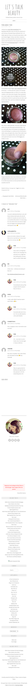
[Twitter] (9, 440)
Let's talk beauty (14, 10)
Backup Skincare (14, 551)
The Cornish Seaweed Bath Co (14, 521)
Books (13, 584)
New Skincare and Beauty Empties (14, 556)
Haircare (13, 594)
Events (13, 590)
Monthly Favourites (13, 607)
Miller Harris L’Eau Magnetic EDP (14, 552)
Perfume (13, 613)
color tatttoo (21, 188)
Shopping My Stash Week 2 (7, 196)
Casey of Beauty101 (18, 88)
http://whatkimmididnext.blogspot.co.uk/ (15, 274)
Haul (13, 596)
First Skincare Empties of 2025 (14, 536)
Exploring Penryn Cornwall (14, 543)
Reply (19, 211)
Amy (8, 209)
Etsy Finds (13, 588)
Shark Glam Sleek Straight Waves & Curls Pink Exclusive (14, 511)
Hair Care (13, 592)
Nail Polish (13, 609)
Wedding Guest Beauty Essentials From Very (14, 505)
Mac (13, 601)
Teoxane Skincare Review (14, 541)
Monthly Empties (13, 605)
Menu (14, 20)
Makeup (7, 188)
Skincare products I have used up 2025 (14, 526)
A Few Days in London (14, 530)
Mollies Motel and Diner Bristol (14, 528)
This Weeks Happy (13, 618)
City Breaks (13, 586)
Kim (8, 264)
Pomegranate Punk (13, 42)
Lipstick (13, 599)
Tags (13, 616)
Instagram (13, 598)
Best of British (13, 581)
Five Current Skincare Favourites (14, 537)
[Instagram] (18, 440)
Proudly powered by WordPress (8, 677)
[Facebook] (12, 440)
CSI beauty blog (11, 321)
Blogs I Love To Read (13, 583)
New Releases (13, 611)
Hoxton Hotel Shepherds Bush (14, 532)
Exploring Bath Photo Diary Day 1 (14, 515)
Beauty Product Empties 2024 (14, 549)
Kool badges (14, 641)
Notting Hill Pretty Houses (14, 519)
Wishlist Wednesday (13, 622)
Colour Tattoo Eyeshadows (13, 29)
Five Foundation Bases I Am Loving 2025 (14, 522)
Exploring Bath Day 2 (14, 509)
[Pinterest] (15, 440)
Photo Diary (14, 524)
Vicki (10, 26)
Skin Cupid (14, 517)
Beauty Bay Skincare (14, 545)
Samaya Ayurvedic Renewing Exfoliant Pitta (14, 554)
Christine (9, 348)
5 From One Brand (13, 579)
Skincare (13, 615)
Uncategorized (12, 188)
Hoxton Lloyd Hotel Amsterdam (14, 539)
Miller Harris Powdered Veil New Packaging (14, 502)
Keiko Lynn (14, 640)
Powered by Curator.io (21, 493)
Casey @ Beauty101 (11, 231)
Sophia (9, 294)
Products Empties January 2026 (14, 507)
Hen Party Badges (19, 685)
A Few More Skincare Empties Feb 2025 (14, 534)
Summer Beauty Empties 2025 (14, 513)
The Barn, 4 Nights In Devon (14, 547)
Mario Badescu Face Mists (14, 504)
